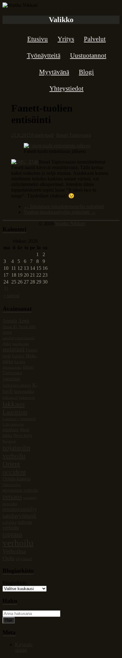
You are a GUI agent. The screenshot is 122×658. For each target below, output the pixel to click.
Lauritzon (15, 411)
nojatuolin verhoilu (16, 452)
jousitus (11, 378)
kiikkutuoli (27, 397)
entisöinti (13, 349)
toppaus (12, 534)
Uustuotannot (88, 55)
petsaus (12, 496)
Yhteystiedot (66, 88)
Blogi (86, 72)
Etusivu (37, 39)
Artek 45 (10, 327)
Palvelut (95, 39)
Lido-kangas (13, 424)
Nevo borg (22, 435)
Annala (10, 320)
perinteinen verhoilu (20, 490)
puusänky (30, 497)
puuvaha (10, 504)
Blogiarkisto (15, 582)
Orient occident (14, 468)
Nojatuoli (9, 441)
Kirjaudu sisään (24, 647)
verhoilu (18, 543)
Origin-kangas (17, 478)
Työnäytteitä (43, 55)
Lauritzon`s (11, 419)
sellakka (10, 522)
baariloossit (21, 344)
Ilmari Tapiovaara (73, 135)
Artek (23, 320)
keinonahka (24, 391)
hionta (19, 362)
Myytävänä (54, 72)
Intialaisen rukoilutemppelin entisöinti (64, 206)
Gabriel (18, 356)
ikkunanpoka (12, 367)
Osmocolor (12, 485)
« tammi (11, 295)
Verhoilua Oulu (14, 554)
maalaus (10, 429)
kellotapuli (10, 397)
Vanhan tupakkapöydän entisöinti (60, 212)
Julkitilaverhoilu (17, 385)
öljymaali (24, 559)
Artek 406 (26, 327)
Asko (7, 343)
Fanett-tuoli (42, 135)
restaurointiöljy (20, 509)
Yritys (66, 39)
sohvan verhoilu (17, 524)
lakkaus (14, 404)
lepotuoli (28, 419)
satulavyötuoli (19, 516)
